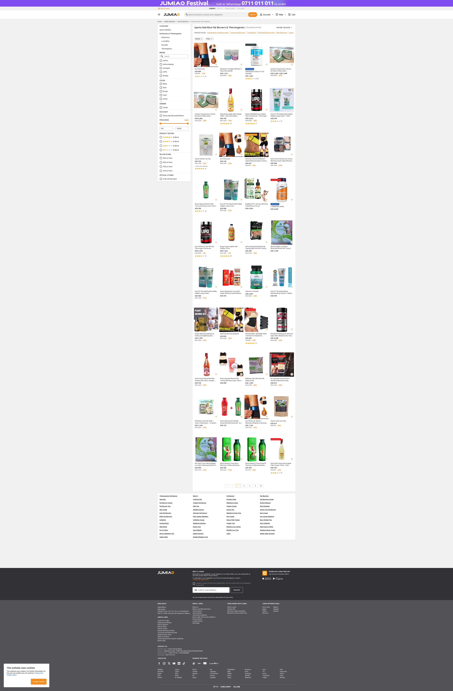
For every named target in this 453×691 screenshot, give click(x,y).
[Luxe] (241, 8)
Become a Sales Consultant (236, 611)
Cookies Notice (198, 621)
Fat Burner (230, 496)
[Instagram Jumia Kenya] (164, 663)
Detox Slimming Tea (166, 533)
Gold (164, 95)
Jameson (213, 671)
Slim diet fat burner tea (266, 33)
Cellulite (162, 520)
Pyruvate (164, 45)
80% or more (167, 158)
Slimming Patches (199, 523)
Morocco (265, 613)
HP (193, 675)
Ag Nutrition (164, 523)
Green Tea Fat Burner (268, 509)
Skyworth (248, 677)
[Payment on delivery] (194, 663)
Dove (177, 675)
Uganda (275, 611)
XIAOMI (282, 677)
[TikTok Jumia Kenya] (183, 663)
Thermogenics (166, 49)
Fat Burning (264, 496)
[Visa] (199, 663)
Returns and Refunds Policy (202, 609)
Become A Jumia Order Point (237, 613)
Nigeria (275, 607)
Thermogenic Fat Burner (168, 496)
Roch (246, 671)
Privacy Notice (197, 619)
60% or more (167, 162)
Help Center (161, 609)
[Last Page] (261, 486)
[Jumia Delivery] (230, 8)
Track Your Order (163, 620)
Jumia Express (197, 613)
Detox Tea (197, 527)
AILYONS (160, 671)
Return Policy (162, 626)
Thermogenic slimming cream (218, 33)
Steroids (162, 499)
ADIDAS (160, 669)
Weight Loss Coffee (233, 527)
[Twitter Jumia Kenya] (169, 663)
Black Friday (162, 640)
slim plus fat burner (200, 513)
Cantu (177, 671)
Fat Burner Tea (164, 506)
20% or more (167, 171)
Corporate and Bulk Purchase (167, 632)
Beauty (165, 76)
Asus (159, 675)
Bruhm (160, 677)
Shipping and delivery (165, 622)
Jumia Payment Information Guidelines (170, 638)
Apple (159, 673)
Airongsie (166, 68)
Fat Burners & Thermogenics (170, 34)
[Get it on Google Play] (278, 578)
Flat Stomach (265, 506)
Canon (177, 669)
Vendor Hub (231, 609)
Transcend (265, 675)
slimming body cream (267, 530)
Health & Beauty (169, 21)
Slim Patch (163, 527)
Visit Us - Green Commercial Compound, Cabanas (174, 613)
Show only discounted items (173, 116)
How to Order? (162, 628)
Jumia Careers (197, 611)
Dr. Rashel (178, 677)
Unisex (165, 107)
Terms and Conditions (200, 615)
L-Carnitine (165, 41)
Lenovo (212, 675)
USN (281, 669)
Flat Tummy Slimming (200, 516)
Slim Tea (196, 506)
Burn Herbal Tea (266, 520)
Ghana (264, 611)
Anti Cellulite (265, 523)
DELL (176, 673)
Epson (195, 669)
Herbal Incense (198, 509)
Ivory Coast (266, 607)
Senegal (276, 609)
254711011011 (173, 653)
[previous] (195, 33)
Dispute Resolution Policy (166, 630)
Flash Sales (196, 623)
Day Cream (264, 513)
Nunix (229, 675)
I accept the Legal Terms (201, 579)
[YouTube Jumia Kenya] (174, 663)
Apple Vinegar (198, 533)
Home (160, 21)
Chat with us (162, 607)
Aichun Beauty (168, 64)
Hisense (195, 673)
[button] (216, 64)
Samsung (248, 673)
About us (195, 607)
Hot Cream (230, 516)
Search (252, 15)
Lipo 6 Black (197, 530)
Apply (186, 120)
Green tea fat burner (238, 33)
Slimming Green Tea (233, 513)
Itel (211, 669)
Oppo (229, 677)
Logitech (213, 677)
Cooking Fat (197, 499)
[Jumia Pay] (220, 8)
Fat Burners (165, 37)
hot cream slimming (267, 516)
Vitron (282, 673)
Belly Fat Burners (165, 516)
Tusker (264, 677)
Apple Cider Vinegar (267, 533)
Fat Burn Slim (231, 499)
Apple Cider (163, 537)
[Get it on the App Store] (266, 578)
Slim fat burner (281, 33)
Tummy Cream (231, 506)
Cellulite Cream (198, 520)
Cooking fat (251, 33)
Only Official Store (170, 179)
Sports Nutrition (183, 21)
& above (176, 137)
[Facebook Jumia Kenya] (159, 663)
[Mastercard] (205, 663)
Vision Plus (283, 671)
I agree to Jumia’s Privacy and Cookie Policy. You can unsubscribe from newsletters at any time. (223, 584)
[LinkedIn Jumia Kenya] (178, 663)
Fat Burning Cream (267, 499)
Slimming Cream (232, 503)
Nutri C (195, 496)
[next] (292, 33)
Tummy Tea (230, 523)
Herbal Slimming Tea (200, 537)
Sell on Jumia (164, 8)
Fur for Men (163, 530)
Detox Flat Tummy (233, 520)
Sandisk (247, 675)
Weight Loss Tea (232, 530)
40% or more (167, 166)
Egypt (264, 609)
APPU (165, 72)
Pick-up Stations (163, 624)
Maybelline (231, 669)
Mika (229, 671)
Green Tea (230, 509)
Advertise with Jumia (164, 634)
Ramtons (248, 669)
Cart (293, 15)
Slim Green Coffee (266, 527)
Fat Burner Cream (165, 503)
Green (165, 99)
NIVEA (229, 673)
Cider (228, 533)
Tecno (264, 673)
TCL (263, 671)
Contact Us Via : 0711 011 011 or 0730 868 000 (173, 611)
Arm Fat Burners (165, 513)
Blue (164, 88)
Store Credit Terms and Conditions (204, 617)
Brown (165, 91)
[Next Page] (255, 486)
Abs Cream (163, 509)
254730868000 (184, 653)
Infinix (195, 677)
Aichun (165, 61)
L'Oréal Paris (214, 673)
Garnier (195, 671)
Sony (264, 669)
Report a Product (163, 636)
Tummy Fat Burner (199, 503)
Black (165, 84)
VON (281, 675)
